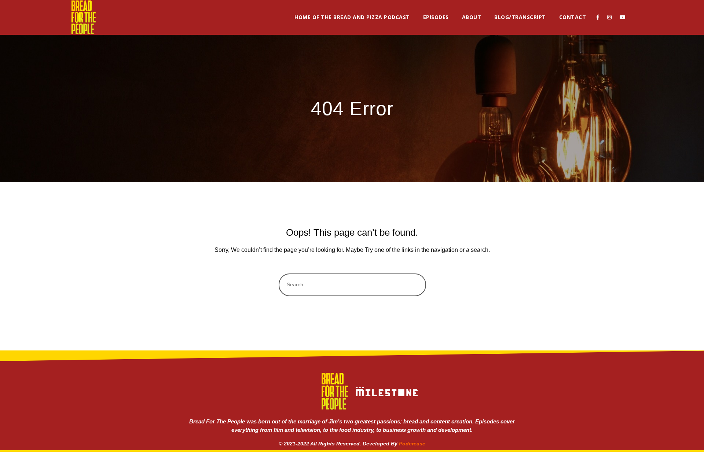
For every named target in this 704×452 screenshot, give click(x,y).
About (471, 17)
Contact (572, 17)
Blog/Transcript (520, 17)
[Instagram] (609, 17)
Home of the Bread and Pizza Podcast (352, 17)
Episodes (436, 17)
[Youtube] (623, 17)
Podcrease (412, 444)
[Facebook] (598, 17)
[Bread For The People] (83, 17)
